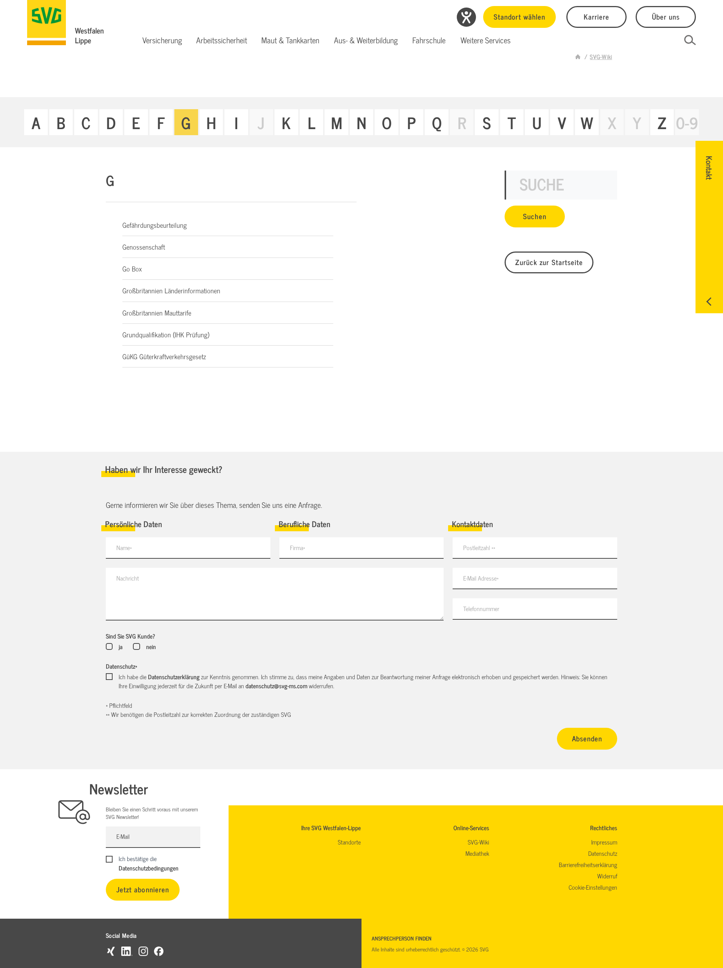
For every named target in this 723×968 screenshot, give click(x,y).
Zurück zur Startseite (549, 262)
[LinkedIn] (127, 951)
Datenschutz (121, 666)
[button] (162, 40)
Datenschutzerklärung (174, 676)
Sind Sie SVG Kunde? (130, 635)
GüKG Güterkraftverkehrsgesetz (164, 356)
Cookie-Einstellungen (593, 887)
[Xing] (110, 951)
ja (120, 646)
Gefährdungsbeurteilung (154, 224)
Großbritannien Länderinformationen (171, 290)
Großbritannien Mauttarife (156, 312)
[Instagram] (143, 951)
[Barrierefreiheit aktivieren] (466, 17)
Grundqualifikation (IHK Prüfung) (165, 334)
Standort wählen (519, 16)
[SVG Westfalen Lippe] (46, 22)
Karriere (596, 16)
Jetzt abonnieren (142, 889)
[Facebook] (158, 951)
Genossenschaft (143, 246)
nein (151, 646)
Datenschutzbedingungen (148, 868)
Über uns (666, 16)
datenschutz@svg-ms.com (276, 686)
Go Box (132, 268)
